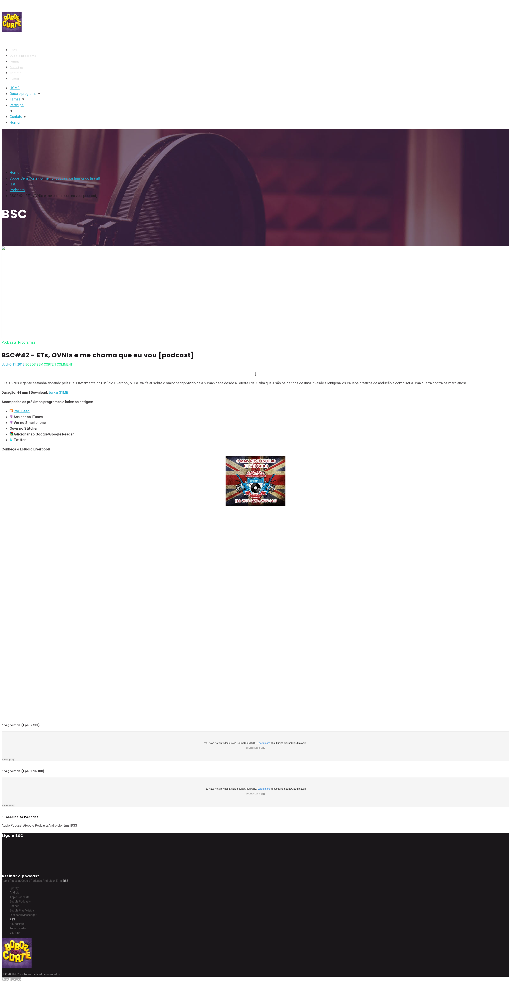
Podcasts (9, 342)
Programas (27, 342)
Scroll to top (11, 979)
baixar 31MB (58, 392)
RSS (12, 919)
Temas (15, 62)
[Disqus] (255, 561)
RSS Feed (22, 411)
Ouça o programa (23, 56)
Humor (14, 79)
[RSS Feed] (11, 411)
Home (14, 172)
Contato (16, 73)
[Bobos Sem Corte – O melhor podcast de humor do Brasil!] (12, 33)
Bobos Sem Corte (39, 364)
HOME (14, 50)
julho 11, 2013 (13, 364)
